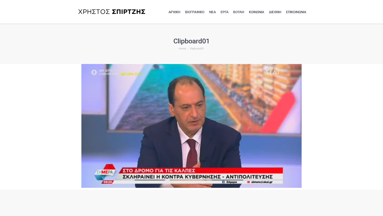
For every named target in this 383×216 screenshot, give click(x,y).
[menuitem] (174, 11)
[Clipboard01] (191, 126)
